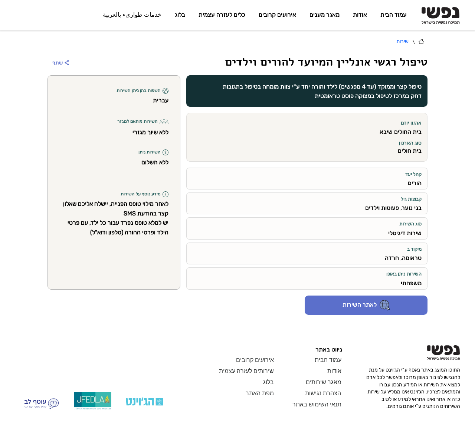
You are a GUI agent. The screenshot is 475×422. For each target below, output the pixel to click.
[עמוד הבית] (421, 41)
